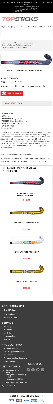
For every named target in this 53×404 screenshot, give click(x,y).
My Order (8, 333)
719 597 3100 (10, 385)
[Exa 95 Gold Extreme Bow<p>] (27, 207)
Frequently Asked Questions (15, 358)
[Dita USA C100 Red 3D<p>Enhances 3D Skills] (27, 178)
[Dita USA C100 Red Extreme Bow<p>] (26, 55)
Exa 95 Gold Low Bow (26, 281)
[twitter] (33, 369)
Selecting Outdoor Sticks (14, 351)
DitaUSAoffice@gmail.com (29, 7)
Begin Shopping (8, 26)
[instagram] (43, 369)
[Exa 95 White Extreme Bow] (27, 236)
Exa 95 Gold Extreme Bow (26, 222)
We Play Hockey (10, 317)
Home (4, 43)
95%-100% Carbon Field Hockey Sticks (16, 45)
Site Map (7, 339)
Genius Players (45, 26)
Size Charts (8, 355)
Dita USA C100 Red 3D (26, 193)
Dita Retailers (9, 314)
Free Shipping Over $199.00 (26, 9)
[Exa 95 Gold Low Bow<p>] (27, 266)
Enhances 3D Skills (26, 195)
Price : (3, 82)
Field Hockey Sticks (26, 43)
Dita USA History (10, 310)
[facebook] (28, 369)
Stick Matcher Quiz (11, 348)
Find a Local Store (27, 26)
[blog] (37, 369)
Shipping (7, 326)
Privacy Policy (9, 336)
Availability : (6, 86)
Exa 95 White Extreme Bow (26, 252)
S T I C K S (12, 43)
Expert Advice (9, 361)
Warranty (8, 330)
